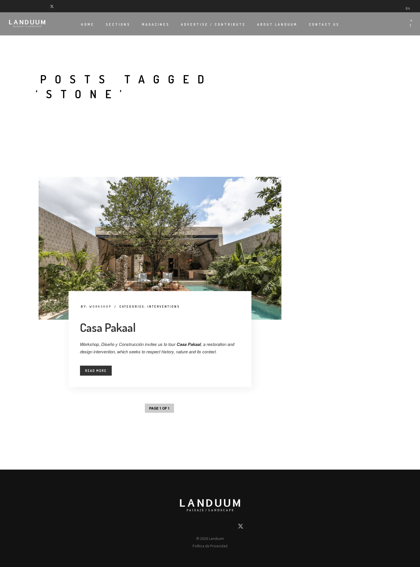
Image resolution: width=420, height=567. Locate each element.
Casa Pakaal (108, 327)
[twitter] (53, 6)
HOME (87, 24)
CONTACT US (324, 24)
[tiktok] (38, 6)
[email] (179, 527)
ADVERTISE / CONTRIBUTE (213, 24)
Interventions (163, 306)
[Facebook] (10, 6)
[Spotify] (46, 6)
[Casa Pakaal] (160, 248)
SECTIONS (118, 24)
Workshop (100, 306)
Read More (96, 370)
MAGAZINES (155, 24)
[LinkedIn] (17, 6)
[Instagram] (24, 6)
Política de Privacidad (210, 546)
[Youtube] (31, 6)
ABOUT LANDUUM (277, 24)
